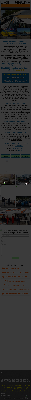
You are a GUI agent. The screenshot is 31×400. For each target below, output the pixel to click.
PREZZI (5, 156)
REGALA (25, 156)
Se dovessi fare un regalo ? (16, 281)
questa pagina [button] (16, 139)
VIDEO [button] (3, 391)
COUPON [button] (26, 385)
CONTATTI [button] (18, 388)
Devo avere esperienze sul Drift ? (16, 294)
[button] (5, 393)
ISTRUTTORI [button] (7, 388)
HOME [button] (3, 385)
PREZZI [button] (18, 385)
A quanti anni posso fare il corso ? (16, 268)
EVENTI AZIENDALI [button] (15, 391)
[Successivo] (28, 19)
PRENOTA (15, 156)
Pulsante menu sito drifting (29, 5)
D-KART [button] (26, 391)
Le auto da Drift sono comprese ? (16, 272)
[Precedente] (3, 19)
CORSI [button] (10, 385)
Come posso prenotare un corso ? (16, 289)
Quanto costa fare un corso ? (16, 285)
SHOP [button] (25, 388)
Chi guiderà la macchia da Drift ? (16, 277)
